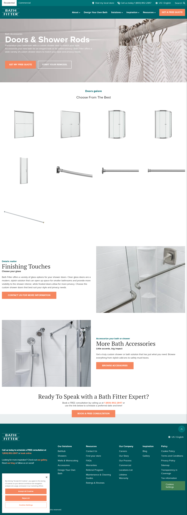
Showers (62, 456)
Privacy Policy (168, 460)
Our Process (125, 460)
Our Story (124, 456)
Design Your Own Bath (95, 12)
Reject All (26, 498)
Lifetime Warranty (123, 476)
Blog (145, 451)
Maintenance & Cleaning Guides (98, 476)
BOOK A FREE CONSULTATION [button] (93, 413)
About (75, 12)
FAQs (89, 460)
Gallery (146, 456)
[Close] (46, 477)
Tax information (169, 478)
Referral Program (94, 470)
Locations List (126, 470)
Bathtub (62, 451)
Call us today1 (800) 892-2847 (136, 3)
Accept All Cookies (25, 491)
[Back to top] (181, 429)
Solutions (116, 12)
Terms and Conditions (172, 456)
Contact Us (91, 451)
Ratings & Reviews (95, 483)
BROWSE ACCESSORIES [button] (115, 365)
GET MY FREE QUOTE (20, 64)
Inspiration (131, 12)
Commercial (125, 465)
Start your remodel (54, 64)
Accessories (64, 465)
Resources (148, 12)
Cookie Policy (168, 451)
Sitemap (165, 465)
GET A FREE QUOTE (172, 12)
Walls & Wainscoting (68, 460)
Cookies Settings (170, 485)
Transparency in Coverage (169, 472)
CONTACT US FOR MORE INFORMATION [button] (29, 295)
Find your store (93, 456)
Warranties (91, 465)
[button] (68, 467)
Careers (123, 451)
